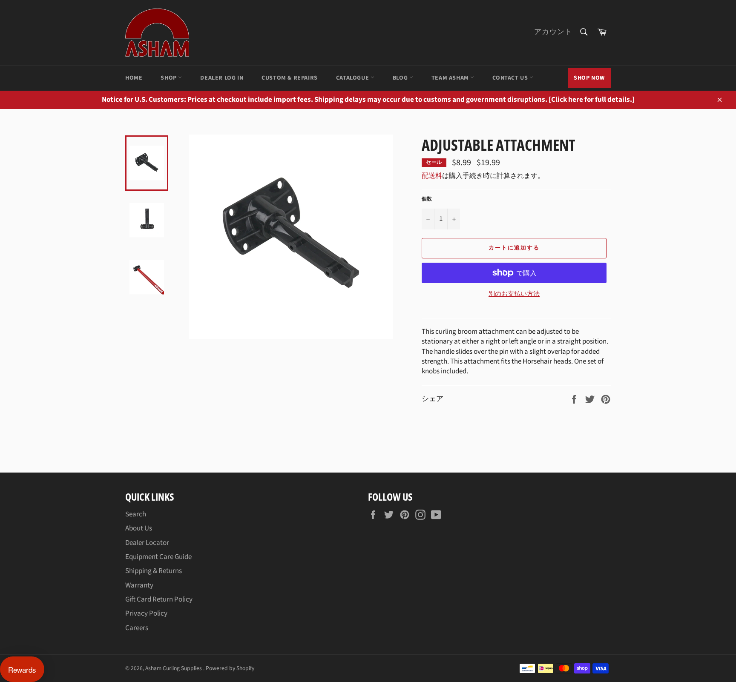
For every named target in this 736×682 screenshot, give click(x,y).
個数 (427, 199)
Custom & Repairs (290, 78)
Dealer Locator (147, 543)
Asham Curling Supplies (174, 668)
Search (135, 514)
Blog (401, 78)
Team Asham (451, 78)
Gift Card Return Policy (159, 599)
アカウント (553, 32)
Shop (169, 78)
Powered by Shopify (230, 668)
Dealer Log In (221, 78)
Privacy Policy (146, 613)
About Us (138, 528)
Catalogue (353, 78)
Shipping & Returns (153, 571)
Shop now (589, 78)
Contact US (510, 78)
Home (133, 78)
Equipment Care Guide (158, 557)
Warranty (139, 585)
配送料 (432, 176)
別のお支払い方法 (514, 294)
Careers (136, 628)
